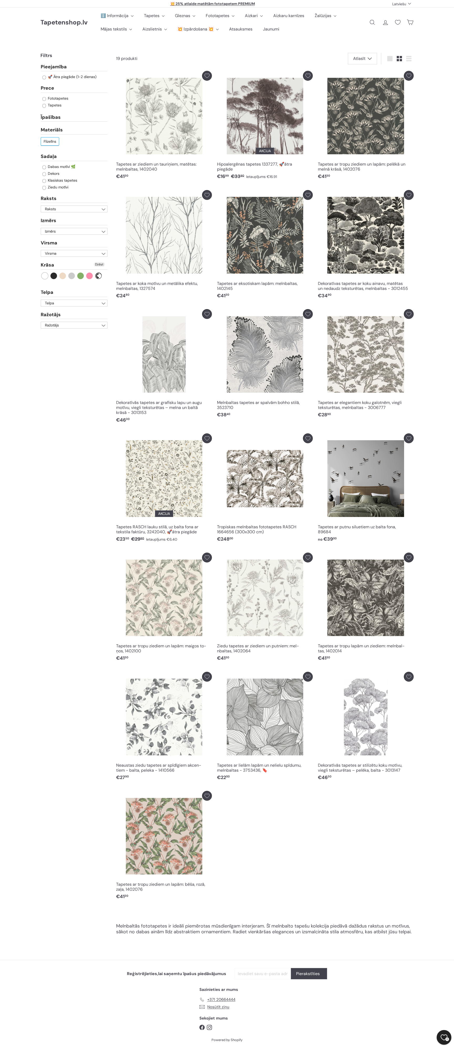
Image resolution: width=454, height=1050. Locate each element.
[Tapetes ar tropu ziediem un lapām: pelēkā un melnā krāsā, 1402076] (366, 126)
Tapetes (152, 15)
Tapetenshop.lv (63, 22)
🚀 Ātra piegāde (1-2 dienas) (71, 77)
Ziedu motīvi (57, 187)
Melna (54, 275)
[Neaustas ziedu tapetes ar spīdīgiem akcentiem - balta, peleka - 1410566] (164, 727)
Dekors (53, 173)
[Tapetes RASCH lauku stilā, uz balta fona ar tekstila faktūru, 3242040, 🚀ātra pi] (164, 489)
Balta (45, 275)
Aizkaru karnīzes (288, 15)
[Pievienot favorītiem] (207, 76)
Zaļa (80, 275)
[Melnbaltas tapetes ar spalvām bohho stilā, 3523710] (265, 364)
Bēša (62, 275)
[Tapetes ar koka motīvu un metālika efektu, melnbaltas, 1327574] (164, 245)
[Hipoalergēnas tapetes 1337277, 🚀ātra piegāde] (265, 126)
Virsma (49, 243)
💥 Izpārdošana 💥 (196, 29)
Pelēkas (71, 275)
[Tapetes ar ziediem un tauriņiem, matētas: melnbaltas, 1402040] (164, 126)
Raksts (48, 198)
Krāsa (47, 265)
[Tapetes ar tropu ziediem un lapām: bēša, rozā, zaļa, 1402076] (164, 846)
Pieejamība (54, 67)
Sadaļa (49, 156)
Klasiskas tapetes (62, 180)
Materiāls (52, 130)
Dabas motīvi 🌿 (61, 166)
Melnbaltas (98, 275)
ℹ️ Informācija (115, 15)
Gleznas (183, 15)
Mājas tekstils (114, 29)
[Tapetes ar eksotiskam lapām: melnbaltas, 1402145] (265, 245)
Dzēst (99, 265)
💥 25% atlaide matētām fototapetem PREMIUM (212, 3)
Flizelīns (50, 141)
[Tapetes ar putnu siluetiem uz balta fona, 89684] (366, 489)
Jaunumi (271, 29)
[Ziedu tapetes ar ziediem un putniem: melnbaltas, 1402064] (265, 608)
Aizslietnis (152, 29)
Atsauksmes (240, 29)
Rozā (89, 275)
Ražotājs (51, 314)
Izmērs (48, 221)
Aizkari (252, 15)
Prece (47, 88)
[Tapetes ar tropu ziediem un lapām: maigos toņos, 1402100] (164, 608)
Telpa (47, 292)
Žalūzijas (323, 15)
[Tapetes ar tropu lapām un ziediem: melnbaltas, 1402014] (366, 608)
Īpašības (51, 117)
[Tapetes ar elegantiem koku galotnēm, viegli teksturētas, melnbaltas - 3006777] (366, 364)
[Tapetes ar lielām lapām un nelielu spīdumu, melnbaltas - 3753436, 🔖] (265, 727)
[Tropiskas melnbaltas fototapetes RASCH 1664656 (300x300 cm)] (265, 489)
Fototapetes (218, 15)
